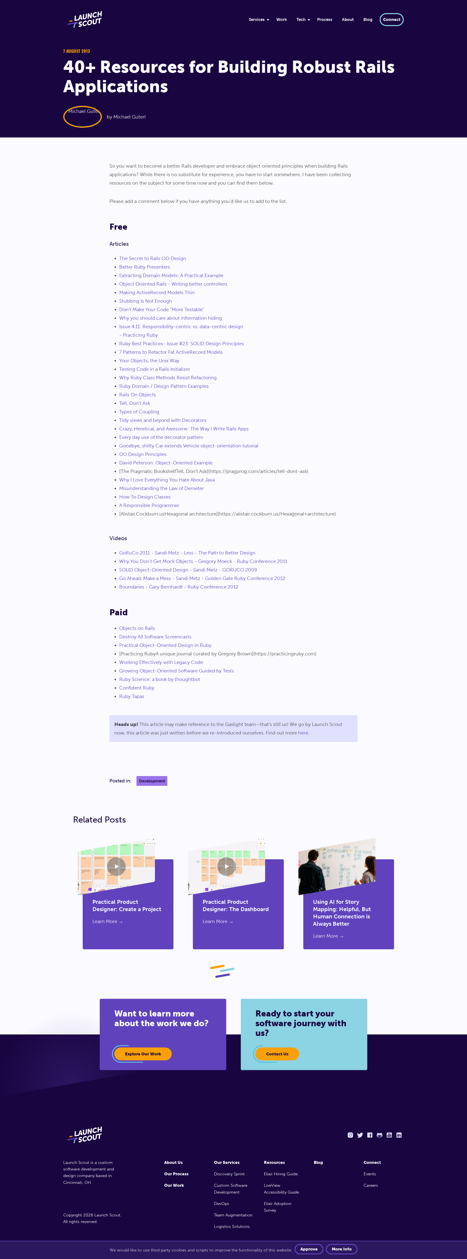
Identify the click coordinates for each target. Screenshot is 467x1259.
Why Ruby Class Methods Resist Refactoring (168, 377)
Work (281, 19)
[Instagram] (350, 1135)
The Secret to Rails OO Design (152, 258)
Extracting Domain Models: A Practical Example (171, 275)
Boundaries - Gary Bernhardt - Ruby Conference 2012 (178, 587)
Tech (300, 19)
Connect (391, 19)
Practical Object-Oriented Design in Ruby (165, 645)
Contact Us (277, 1053)
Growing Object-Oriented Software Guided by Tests (176, 671)
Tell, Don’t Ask (134, 403)
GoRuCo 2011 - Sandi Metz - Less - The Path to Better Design (187, 553)
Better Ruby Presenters (144, 267)
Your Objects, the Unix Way (149, 360)
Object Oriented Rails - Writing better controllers (173, 284)
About (348, 19)
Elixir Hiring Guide (281, 1173)
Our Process (176, 1173)
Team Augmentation (233, 1215)
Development (152, 781)
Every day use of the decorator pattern (161, 437)
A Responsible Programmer (149, 505)
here (303, 733)
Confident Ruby (136, 688)
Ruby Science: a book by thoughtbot (159, 679)
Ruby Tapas (131, 696)
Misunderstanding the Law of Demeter (161, 488)
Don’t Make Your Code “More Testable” (161, 309)
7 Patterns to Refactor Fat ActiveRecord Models (171, 352)
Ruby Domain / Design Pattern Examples (164, 386)
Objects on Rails (137, 628)
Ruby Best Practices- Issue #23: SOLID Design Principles (181, 343)
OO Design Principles (143, 454)
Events (370, 1173)
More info (342, 1249)
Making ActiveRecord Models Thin (157, 292)
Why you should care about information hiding (170, 318)
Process (324, 19)
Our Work (174, 1185)
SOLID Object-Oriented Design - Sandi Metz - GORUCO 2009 (188, 570)
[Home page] (94, 1135)
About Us (173, 1162)
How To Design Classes (145, 497)
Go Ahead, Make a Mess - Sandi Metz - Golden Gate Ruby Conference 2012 (202, 578)
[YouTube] (389, 1135)
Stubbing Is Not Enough (145, 301)
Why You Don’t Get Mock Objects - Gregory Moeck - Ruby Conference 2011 (203, 561)
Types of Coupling (139, 412)
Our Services (227, 1162)
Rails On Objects (137, 395)
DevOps (221, 1203)
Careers (371, 1185)
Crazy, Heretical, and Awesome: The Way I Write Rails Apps (184, 429)
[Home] (150, 19)
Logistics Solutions (232, 1226)
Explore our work (143, 1053)
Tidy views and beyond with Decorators (163, 420)
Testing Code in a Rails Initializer (154, 369)
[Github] (379, 1135)
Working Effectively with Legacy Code (161, 662)
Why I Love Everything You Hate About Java (167, 480)
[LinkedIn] (399, 1135)
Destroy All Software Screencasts (155, 637)
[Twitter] (360, 1135)
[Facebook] (370, 1135)
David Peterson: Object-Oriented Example (166, 463)
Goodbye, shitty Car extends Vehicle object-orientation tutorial (188, 446)
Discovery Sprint (229, 1173)
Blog (367, 19)
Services (257, 19)
